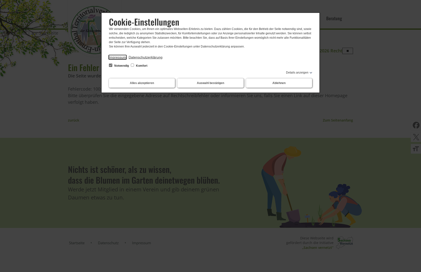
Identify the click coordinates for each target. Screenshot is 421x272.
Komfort (141, 65)
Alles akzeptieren (142, 83)
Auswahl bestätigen (210, 83)
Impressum (117, 57)
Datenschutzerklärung (146, 57)
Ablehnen (279, 83)
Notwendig (122, 65)
